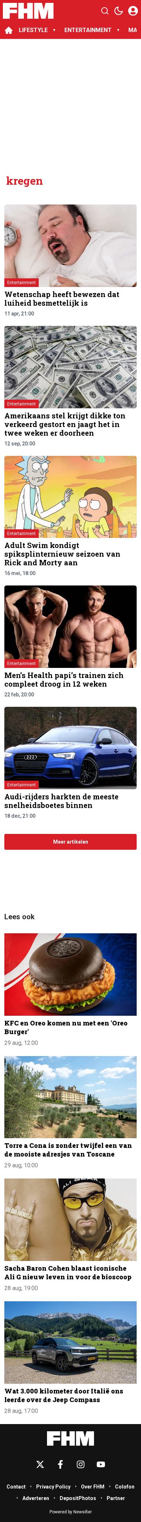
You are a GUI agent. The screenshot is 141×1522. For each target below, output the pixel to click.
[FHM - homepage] (28, 11)
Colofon (124, 1487)
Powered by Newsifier (71, 1511)
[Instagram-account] (80, 1464)
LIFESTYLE (33, 30)
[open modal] (133, 11)
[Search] (105, 10)
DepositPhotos (78, 1498)
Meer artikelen (70, 842)
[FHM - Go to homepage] (70, 1438)
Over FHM (92, 1487)
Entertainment (21, 282)
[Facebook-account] (60, 1464)
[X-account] (40, 1464)
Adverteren (35, 1498)
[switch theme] (119, 11)
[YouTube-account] (101, 1464)
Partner (116, 1498)
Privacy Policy (53, 1487)
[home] (8, 30)
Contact (16, 1487)
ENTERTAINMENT (88, 30)
